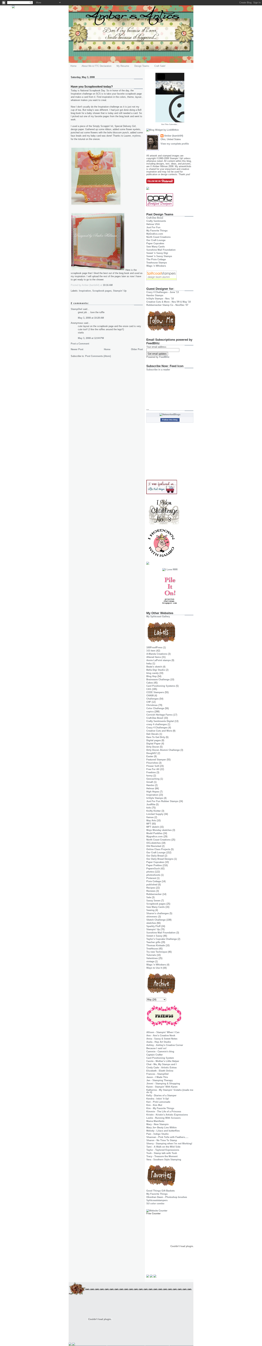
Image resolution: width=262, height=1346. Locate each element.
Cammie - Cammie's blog (160, 1051)
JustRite (150, 804)
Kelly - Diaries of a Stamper (161, 1095)
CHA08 (150, 695)
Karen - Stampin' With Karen (162, 1086)
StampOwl (76, 309)
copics (150, 711)
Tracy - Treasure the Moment (162, 1156)
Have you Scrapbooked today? (92, 86)
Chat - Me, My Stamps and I (161, 1064)
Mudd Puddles (154, 833)
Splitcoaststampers (157, 1200)
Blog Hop (151, 676)
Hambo (150, 785)
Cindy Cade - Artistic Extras (161, 1067)
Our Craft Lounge (155, 240)
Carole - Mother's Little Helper (162, 1061)
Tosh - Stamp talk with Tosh (161, 1153)
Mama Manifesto (155, 1121)
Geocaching (153, 778)
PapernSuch (153, 868)
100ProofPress (154, 647)
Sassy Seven (153, 900)
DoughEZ (151, 753)
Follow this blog (170, 420)
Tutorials (151, 955)
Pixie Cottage (153, 881)
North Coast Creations (158, 237)
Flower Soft (152, 766)
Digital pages (153, 740)
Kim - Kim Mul (154, 1105)
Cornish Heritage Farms (159, 714)
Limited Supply (154, 814)
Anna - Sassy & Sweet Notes (161, 1038)
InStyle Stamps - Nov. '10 (160, 298)
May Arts (151, 820)
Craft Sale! (159, 66)
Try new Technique (156, 951)
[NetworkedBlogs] (170, 414)
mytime (136, 135)
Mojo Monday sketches (159, 830)
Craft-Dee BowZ (154, 217)
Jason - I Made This (157, 1077)
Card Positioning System (160, 1058)
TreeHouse (152, 948)
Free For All (152, 769)
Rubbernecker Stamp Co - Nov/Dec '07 (167, 305)
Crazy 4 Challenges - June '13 (162, 292)
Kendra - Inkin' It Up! (157, 1098)
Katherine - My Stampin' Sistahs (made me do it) (169, 1091)
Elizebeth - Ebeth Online (159, 1070)
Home (73, 66)
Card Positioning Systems (160, 686)
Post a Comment (80, 343)
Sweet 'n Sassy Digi (157, 253)
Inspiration (85, 290)
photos (150, 871)
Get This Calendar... (169, 124)
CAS (148, 689)
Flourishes (152, 762)
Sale (148, 897)
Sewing (150, 910)
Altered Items (153, 657)
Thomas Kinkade (155, 945)
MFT (148, 823)
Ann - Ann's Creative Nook (160, 1035)
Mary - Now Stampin (157, 1124)
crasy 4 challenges (156, 724)
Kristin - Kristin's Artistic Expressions (167, 1114)
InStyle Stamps (154, 798)
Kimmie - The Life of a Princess (163, 1111)
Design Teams (141, 66)
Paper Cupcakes (155, 243)
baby (149, 663)
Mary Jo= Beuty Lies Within (161, 1127)
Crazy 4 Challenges (157, 727)
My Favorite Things (157, 230)
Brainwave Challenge (157, 679)
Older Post (137, 349)
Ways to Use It (154, 968)
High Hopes (152, 791)
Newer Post (77, 349)
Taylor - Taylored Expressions (162, 1150)
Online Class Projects (158, 849)
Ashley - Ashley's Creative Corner (164, 1045)
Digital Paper (153, 743)
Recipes (150, 887)
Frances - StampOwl (157, 1074)
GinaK (149, 782)
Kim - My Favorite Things (160, 1108)
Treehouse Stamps (156, 262)
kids (148, 807)
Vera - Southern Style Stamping (163, 1159)
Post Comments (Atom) (98, 356)
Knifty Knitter (153, 811)
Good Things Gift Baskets (160, 1190)
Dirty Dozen (152, 746)
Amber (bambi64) (173, 135)
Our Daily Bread (155, 855)
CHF (148, 702)
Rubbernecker (154, 894)
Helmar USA (153, 224)
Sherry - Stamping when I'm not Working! (169, 1143)
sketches (151, 923)
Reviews (150, 891)
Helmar (150, 788)
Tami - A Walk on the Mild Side (163, 1146)
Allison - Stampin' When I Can (162, 1032)
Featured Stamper (156, 759)
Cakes (149, 682)
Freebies (151, 772)
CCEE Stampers (155, 692)
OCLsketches (153, 843)
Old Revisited (153, 846)
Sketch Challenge (156, 919)
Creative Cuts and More (159, 730)
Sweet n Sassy (154, 935)
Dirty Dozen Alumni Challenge (163, 750)
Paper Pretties (154, 865)
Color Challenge (155, 708)
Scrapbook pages (102, 290)
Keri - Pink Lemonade (158, 1102)
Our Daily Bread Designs (159, 859)
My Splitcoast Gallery (158, 616)
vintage (150, 961)
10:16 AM (108, 285)
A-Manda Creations (156, 654)
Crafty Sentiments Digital (160, 721)
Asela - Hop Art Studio (158, 1042)
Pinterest (151, 878)
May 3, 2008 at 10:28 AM (91, 317)
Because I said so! (156, 1048)
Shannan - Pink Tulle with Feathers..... (167, 1137)
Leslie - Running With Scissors (163, 1118)
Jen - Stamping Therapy (159, 1080)
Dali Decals (152, 734)
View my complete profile (175, 143)
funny (149, 775)
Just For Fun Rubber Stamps (162, 801)
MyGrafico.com (154, 233)
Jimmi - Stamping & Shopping (163, 1083)
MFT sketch (152, 827)
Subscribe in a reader (158, 369)
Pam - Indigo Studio (157, 1134)
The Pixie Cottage (156, 259)
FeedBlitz (164, 357)
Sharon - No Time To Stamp (161, 1140)
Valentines (152, 958)
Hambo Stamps (154, 295)
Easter (149, 756)
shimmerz (151, 916)
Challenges (152, 698)
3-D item (150, 650)
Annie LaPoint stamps (158, 660)
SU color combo (155, 1203)
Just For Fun (153, 227)
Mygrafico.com (154, 836)
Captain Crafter (154, 1054)
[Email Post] (113, 285)
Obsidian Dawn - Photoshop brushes (166, 1197)
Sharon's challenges (157, 913)
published (151, 884)
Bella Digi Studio (155, 670)
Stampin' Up (120, 290)
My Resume (123, 66)
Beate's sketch (154, 666)
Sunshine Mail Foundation (161, 249)
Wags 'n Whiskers (156, 266)
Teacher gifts (153, 942)
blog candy (152, 673)
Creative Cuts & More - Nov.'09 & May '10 (168, 301)
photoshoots (153, 875)
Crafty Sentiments (156, 221)
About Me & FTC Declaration (96, 66)
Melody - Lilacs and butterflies (163, 1130)
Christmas (152, 705)
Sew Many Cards (155, 246)
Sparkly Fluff (153, 926)
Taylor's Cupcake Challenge (161, 939)
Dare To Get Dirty (155, 737)
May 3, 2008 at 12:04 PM (91, 338)
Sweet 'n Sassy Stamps (159, 256)
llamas (150, 817)
